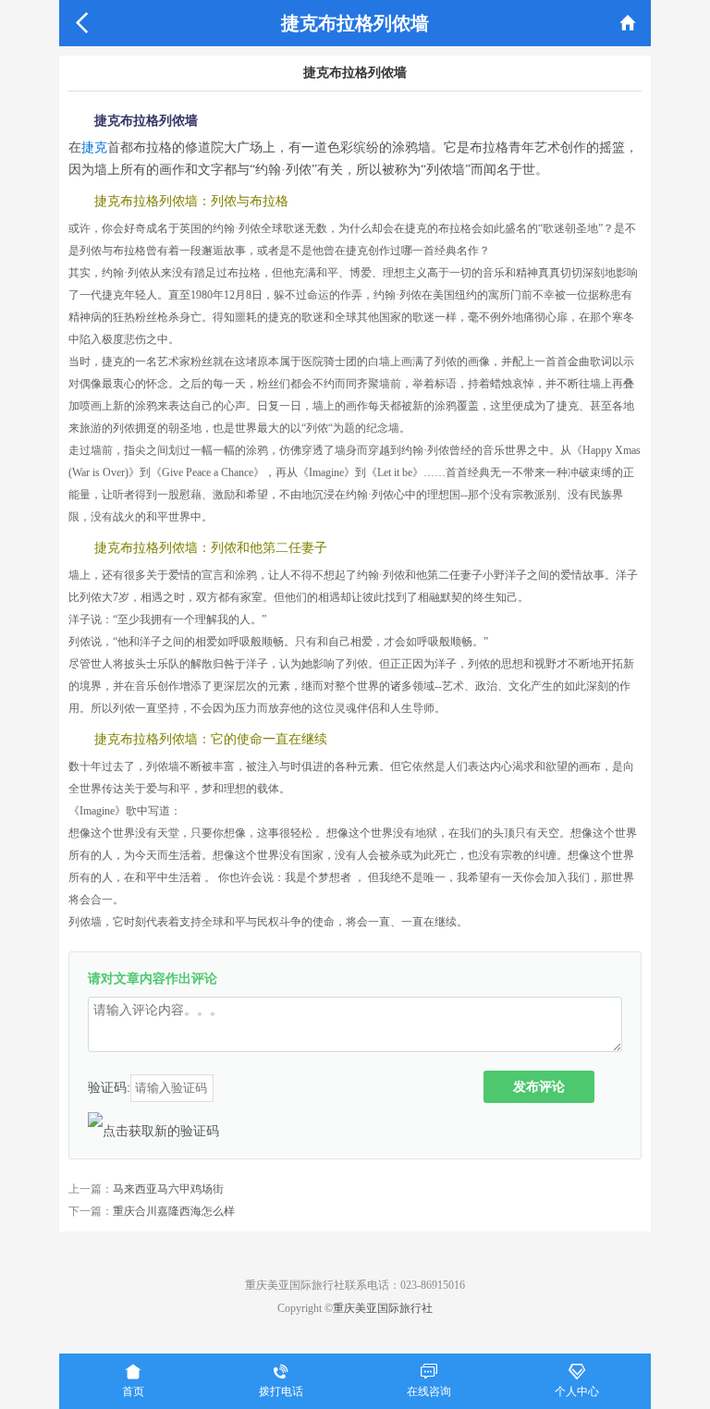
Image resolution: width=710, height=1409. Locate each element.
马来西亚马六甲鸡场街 (168, 1188)
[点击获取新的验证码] (153, 1130)
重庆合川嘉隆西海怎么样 (174, 1211)
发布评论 (539, 1086)
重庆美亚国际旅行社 (383, 1308)
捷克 (94, 147)
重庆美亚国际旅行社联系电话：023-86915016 (355, 1285)
